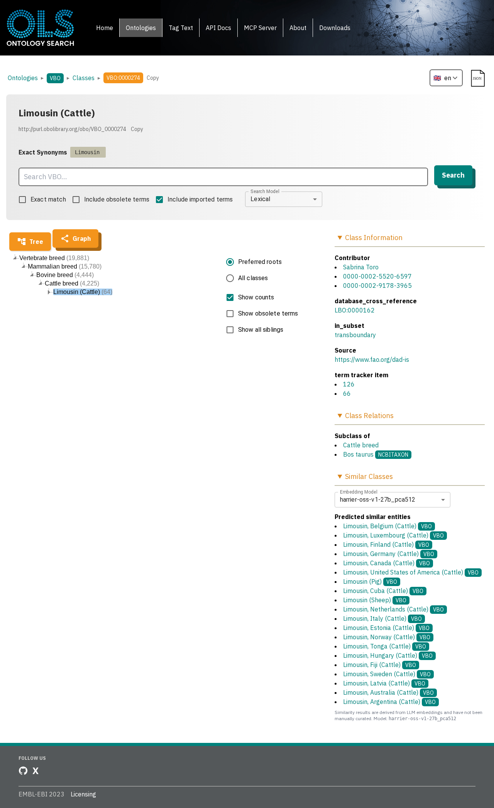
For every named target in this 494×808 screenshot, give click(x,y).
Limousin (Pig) (370, 581)
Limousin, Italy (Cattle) (382, 618)
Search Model (264, 191)
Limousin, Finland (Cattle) (386, 544)
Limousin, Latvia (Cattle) (384, 683)
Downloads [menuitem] (334, 28)
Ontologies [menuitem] (141, 28)
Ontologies (23, 78)
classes (84, 78)
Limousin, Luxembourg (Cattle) (393, 535)
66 (347, 393)
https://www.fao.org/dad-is (372, 359)
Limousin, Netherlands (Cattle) (393, 609)
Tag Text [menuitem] (181, 28)
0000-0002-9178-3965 (377, 285)
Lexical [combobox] (260, 199)
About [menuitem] (297, 28)
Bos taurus (358, 454)
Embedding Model (358, 491)
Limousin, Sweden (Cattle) (387, 674)
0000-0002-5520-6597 (377, 276)
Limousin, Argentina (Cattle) (389, 702)
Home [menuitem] (104, 28)
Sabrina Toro (361, 267)
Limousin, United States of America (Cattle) (411, 572)
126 (349, 384)
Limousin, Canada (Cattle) (386, 563)
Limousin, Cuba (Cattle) (383, 591)
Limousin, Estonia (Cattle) (386, 628)
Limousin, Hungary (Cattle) (388, 655)
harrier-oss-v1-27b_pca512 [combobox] (378, 499)
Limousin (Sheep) (374, 600)
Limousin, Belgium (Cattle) (387, 526)
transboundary (355, 335)
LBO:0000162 (355, 310)
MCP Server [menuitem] (260, 28)
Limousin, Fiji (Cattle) (379, 665)
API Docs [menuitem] (218, 28)
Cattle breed (361, 445)
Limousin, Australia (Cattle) (388, 692)
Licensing (83, 794)
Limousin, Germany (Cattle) (388, 554)
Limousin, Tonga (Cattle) (384, 646)
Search (453, 175)
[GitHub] (23, 770)
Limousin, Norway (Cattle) (386, 637)
